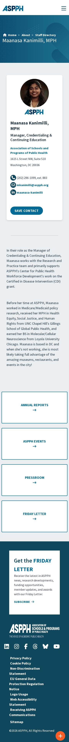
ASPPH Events (34, 441)
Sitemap (16, 722)
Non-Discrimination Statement (24, 671)
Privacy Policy (20, 658)
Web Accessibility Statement (23, 702)
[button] (63, 8)
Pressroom (34, 477)
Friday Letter (34, 514)
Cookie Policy (20, 663)
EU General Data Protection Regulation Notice (26, 684)
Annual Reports (34, 405)
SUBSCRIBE (22, 602)
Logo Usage (19, 694)
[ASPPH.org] (34, 113)
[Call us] (13, 178)
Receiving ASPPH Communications (22, 712)
